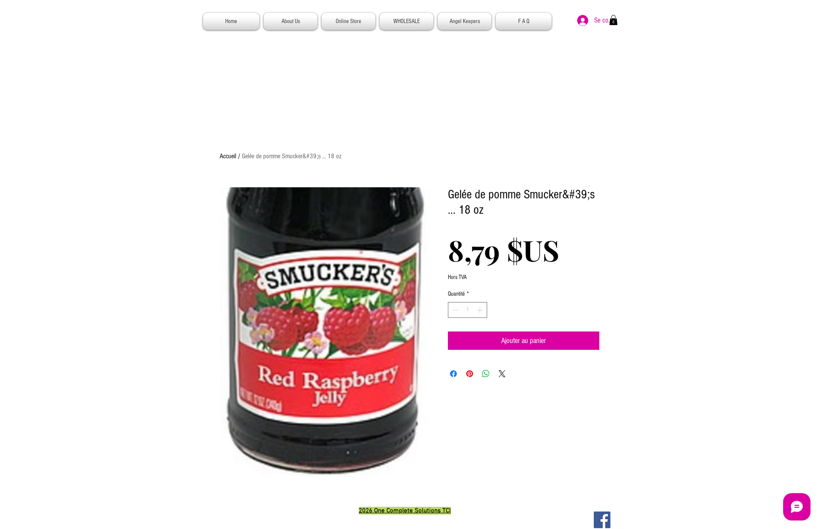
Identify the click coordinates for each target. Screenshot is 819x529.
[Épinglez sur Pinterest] (470, 374)
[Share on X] (502, 374)
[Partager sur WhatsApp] (486, 374)
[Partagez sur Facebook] (453, 374)
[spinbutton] (467, 309)
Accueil (228, 156)
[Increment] (480, 309)
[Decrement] (454, 309)
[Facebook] (602, 520)
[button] (613, 20)
